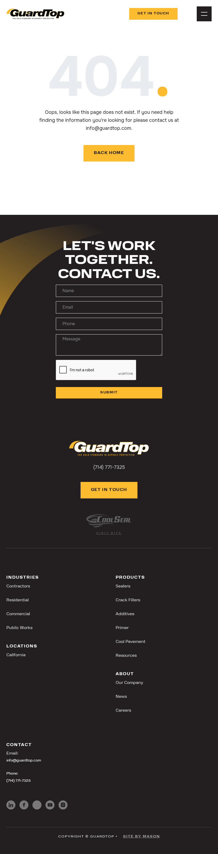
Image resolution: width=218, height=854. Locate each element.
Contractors (18, 586)
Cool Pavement (130, 642)
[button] (204, 13)
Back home (109, 153)
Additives (125, 614)
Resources (126, 656)
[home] (35, 14)
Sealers (123, 586)
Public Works (19, 628)
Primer (122, 628)
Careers (123, 710)
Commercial (18, 614)
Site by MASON (141, 836)
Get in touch (153, 13)
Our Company (129, 683)
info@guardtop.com (23, 761)
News (121, 697)
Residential (17, 600)
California (16, 655)
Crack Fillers (128, 600)
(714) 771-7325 (18, 781)
